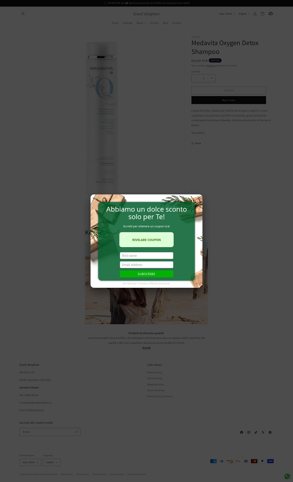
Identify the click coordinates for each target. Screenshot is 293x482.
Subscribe (146, 274)
